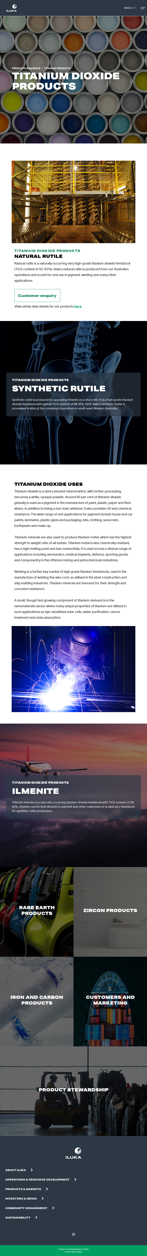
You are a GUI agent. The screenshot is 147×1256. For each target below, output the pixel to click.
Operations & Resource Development (37, 1179)
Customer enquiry (37, 295)
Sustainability (17, 1217)
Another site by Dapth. (73, 1252)
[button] (32, 1170)
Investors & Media (21, 1198)
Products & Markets (26, 68)
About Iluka (15, 1170)
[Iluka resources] (11, 8)
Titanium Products (57, 68)
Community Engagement (26, 1208)
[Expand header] (143, 8)
